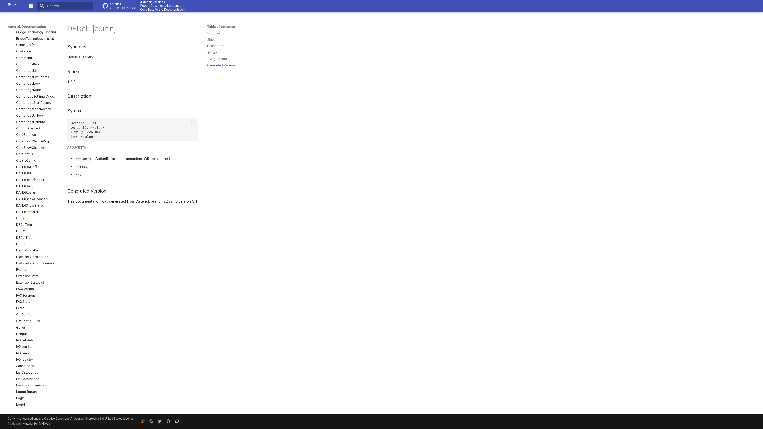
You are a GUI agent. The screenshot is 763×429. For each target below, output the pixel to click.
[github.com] (168, 421)
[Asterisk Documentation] (12, 6)
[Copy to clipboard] (193, 123)
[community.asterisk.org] (177, 421)
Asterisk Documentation (27, 27)
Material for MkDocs (36, 423)
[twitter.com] (160, 421)
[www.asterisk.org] (142, 421)
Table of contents (221, 27)
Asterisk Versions (152, 2)
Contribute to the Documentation (162, 9)
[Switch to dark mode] (31, 6)
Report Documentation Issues (160, 6)
